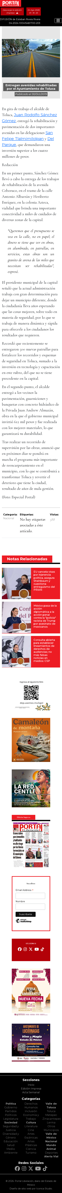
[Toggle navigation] (58, 20)
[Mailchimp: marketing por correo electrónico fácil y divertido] (23, 922)
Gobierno (10, 1107)
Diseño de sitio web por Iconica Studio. (31, 1188)
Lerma (51, 1122)
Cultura (31, 1122)
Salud (10, 1145)
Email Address (24, 890)
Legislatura (10, 1118)
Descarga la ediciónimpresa (12, 11)
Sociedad (10, 1122)
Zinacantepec (51, 1118)
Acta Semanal (31, 1092)
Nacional (8, 518)
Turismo (31, 1152)
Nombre (20, 901)
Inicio (31, 1084)
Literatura (31, 1126)
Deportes (51, 1152)
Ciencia (31, 1148)
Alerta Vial (51, 1156)
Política (11, 1103)
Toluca (51, 1111)
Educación (11, 1141)
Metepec (51, 1115)
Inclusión (31, 1111)
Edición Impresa (31, 1088)
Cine (31, 1130)
